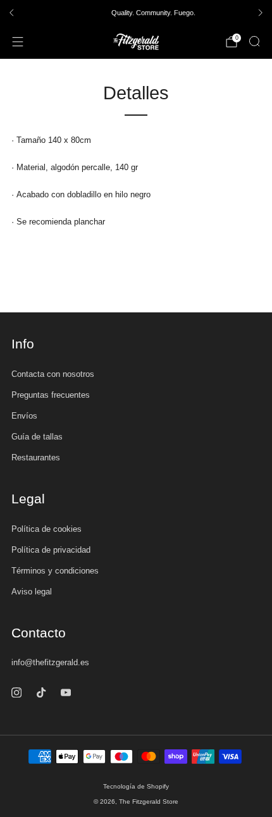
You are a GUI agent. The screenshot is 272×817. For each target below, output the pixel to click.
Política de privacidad (50, 550)
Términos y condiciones (55, 570)
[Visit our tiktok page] (40, 692)
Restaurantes (35, 457)
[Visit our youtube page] (65, 692)
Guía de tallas (37, 436)
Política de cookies (46, 529)
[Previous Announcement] (11, 12)
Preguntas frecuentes (50, 395)
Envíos (24, 416)
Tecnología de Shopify (136, 786)
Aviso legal (31, 591)
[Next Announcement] (260, 12)
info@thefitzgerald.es (50, 662)
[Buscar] (254, 41)
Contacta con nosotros (52, 374)
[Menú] (17, 41)
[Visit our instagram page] (16, 692)
